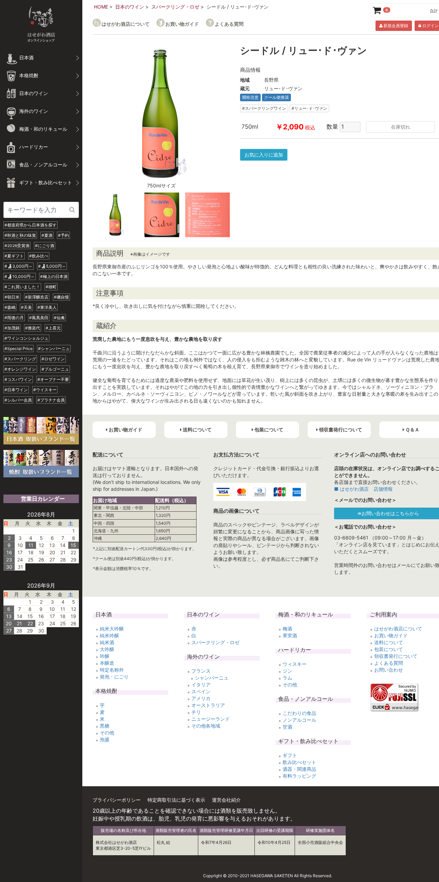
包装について (388, 649)
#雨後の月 (14, 317)
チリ (196, 712)
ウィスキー (295, 664)
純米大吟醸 (112, 628)
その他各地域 (205, 726)
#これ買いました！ (22, 286)
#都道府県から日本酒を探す (30, 225)
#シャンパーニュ (54, 348)
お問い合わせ (388, 670)
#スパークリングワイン (264, 108)
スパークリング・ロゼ (175, 7)
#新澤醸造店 (36, 297)
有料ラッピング (299, 776)
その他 (107, 732)
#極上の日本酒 (54, 276)
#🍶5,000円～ (52, 266)
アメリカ (201, 698)
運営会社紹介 (226, 800)
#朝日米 (12, 297)
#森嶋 (9, 307)
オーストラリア (208, 705)
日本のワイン (129, 7)
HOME (101, 7)
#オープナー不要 (53, 379)
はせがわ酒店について (126, 23)
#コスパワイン (18, 379)
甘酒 (287, 727)
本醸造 (107, 663)
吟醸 (104, 656)
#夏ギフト (14, 255)
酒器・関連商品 (299, 769)
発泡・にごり (114, 677)
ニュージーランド (210, 719)
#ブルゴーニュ (55, 369)
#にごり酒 (44, 245)
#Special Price (18, 348)
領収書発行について (395, 656)
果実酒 (290, 635)
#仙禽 (59, 317)
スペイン (201, 691)
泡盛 (104, 739)
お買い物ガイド (182, 23)
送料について (388, 642)
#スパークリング (20, 358)
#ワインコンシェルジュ (26, 338)
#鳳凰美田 (38, 317)
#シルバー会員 (18, 400)
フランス (201, 671)
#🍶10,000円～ (19, 276)
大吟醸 (107, 649)
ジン (287, 671)
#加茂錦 (12, 327)
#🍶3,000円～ (18, 266)
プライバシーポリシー (117, 800)
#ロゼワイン (53, 358)
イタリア (201, 684)
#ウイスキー (45, 389)
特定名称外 (112, 670)
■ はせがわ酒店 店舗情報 (363, 489)
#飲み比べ (38, 255)
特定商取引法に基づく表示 (176, 800)
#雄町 (51, 286)
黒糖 (104, 726)
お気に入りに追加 (264, 155)
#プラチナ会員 (51, 400)
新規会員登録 (395, 25)
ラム (287, 678)
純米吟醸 (109, 635)
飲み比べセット (299, 762)
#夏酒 (46, 235)
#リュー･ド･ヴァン (309, 108)
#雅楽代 (32, 327)
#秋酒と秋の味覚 (20, 235)
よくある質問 (229, 23)
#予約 (63, 235)
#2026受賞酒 (16, 245)
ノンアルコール (299, 720)
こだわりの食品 (299, 713)
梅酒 (287, 628)
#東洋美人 (47, 307)
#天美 (26, 307)
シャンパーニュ (211, 678)
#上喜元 (53, 327)
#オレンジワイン (20, 369)
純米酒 (107, 642)
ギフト (290, 755)
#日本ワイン (16, 389)
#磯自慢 (61, 297)
